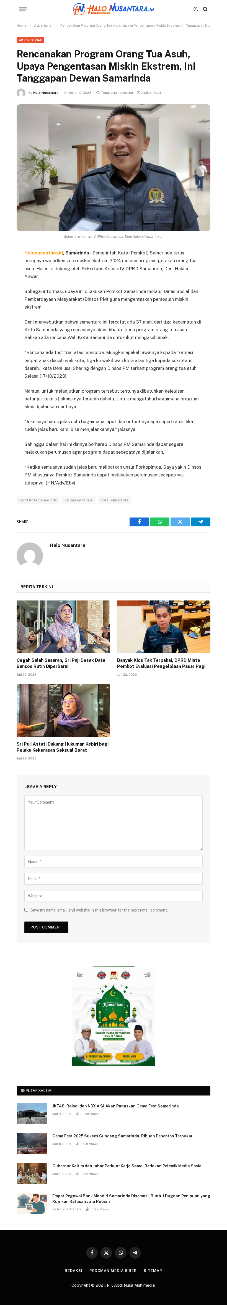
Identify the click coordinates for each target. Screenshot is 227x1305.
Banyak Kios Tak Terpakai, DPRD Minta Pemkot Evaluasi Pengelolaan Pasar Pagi (161, 663)
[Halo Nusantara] (113, 9)
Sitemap (153, 1271)
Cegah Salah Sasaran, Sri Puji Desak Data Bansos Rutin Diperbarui (61, 663)
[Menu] (23, 9)
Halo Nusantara (45, 93)
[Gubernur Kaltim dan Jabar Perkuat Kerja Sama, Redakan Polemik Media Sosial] (32, 1173)
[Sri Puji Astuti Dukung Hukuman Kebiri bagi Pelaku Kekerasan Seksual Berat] (63, 710)
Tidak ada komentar (117, 93)
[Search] (205, 9)
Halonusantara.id (78, 500)
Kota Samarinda (114, 500)
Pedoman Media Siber (113, 1271)
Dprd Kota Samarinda (38, 500)
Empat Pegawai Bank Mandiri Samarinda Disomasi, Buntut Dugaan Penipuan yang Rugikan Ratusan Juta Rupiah (131, 1199)
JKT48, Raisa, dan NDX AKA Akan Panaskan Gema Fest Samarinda (115, 1106)
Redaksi (73, 1271)
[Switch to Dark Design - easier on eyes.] (195, 9)
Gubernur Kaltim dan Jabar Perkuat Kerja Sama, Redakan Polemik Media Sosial (127, 1166)
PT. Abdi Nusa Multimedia (131, 1285)
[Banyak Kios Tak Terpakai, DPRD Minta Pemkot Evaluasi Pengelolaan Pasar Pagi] (163, 626)
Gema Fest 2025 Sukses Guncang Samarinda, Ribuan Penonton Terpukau (123, 1136)
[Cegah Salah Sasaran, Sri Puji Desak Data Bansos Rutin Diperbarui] (63, 626)
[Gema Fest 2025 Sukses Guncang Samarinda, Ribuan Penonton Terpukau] (32, 1143)
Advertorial (30, 40)
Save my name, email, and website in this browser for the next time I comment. (99, 910)
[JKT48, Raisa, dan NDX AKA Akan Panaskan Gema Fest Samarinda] (32, 1113)
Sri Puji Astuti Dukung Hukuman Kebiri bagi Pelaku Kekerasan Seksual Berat (63, 747)
